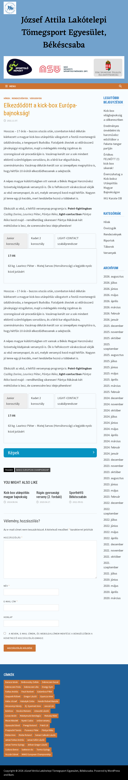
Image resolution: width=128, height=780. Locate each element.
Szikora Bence (11, 749)
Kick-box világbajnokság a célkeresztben (113, 115)
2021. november (113, 550)
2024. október (112, 410)
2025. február (112, 392)
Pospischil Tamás (13, 730)
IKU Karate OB (113, 198)
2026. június (111, 289)
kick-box (9, 711)
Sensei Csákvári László (45, 735)
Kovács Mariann (23, 711)
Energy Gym (47, 687)
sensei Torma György (14, 744)
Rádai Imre (10, 735)
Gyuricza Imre (46, 696)
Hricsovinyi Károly (13, 706)
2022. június (111, 526)
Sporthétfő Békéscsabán (77, 495)
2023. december (113, 460)
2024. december (113, 398)
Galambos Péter (44, 691)
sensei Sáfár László (35, 740)
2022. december (113, 503)
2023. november (113, 466)
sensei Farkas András (14, 740)
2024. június (111, 423)
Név (7, 585)
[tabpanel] (50, 263)
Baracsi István (11, 682)
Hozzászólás (13, 537)
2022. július (110, 519)
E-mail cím (11, 601)
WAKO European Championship (32, 469)
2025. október (112, 338)
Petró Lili (44, 725)
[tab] (16, 241)
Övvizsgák (110, 228)
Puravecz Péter (31, 730)
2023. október (112, 472)
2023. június (111, 484)
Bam (11, 774)
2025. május (111, 373)
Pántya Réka (47, 730)
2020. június (111, 579)
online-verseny (43, 720)
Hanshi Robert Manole (48, 701)
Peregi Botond (30, 725)
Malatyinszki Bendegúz (30, 715)
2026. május (111, 295)
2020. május (111, 586)
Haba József (11, 701)
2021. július (110, 573)
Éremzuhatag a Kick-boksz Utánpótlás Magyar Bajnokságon (113, 183)
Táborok (109, 247)
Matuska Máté (50, 715)
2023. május (111, 490)
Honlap (8, 617)
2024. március (112, 441)
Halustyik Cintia (27, 701)
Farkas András (11, 691)
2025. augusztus (114, 355)
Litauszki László (41, 711)
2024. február (112, 447)
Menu (12, 86)
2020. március (112, 598)
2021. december (113, 544)
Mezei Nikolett (11, 720)
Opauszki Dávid (12, 725)
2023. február (112, 497)
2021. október (112, 556)
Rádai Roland (25, 735)
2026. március (112, 307)
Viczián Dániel (11, 754)
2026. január (111, 319)
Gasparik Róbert (12, 696)
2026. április (111, 301)
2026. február (112, 313)
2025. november (113, 332)
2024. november (113, 404)
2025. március (112, 386)
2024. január (111, 453)
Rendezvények (20, 98)
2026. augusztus (114, 276)
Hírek (7, 98)
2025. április (111, 379)
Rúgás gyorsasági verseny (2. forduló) (49, 495)
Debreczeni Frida (13, 687)
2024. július (110, 416)
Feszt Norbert (28, 691)
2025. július (110, 361)
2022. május (111, 532)
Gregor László (30, 696)
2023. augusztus (114, 478)
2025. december (113, 326)
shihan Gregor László (37, 744)
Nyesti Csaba (27, 720)
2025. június (111, 367)
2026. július (110, 282)
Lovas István (10, 715)
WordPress (114, 770)
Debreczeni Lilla (31, 687)
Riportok (109, 240)
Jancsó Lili (49, 706)
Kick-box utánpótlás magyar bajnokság (16, 495)
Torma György (43, 749)
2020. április (111, 592)
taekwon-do (27, 749)
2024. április (111, 435)
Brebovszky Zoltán (30, 682)
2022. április (111, 538)
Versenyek (36, 98)
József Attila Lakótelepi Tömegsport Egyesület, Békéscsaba (64, 33)
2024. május (111, 429)
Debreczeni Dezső (50, 682)
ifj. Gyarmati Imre (33, 706)
